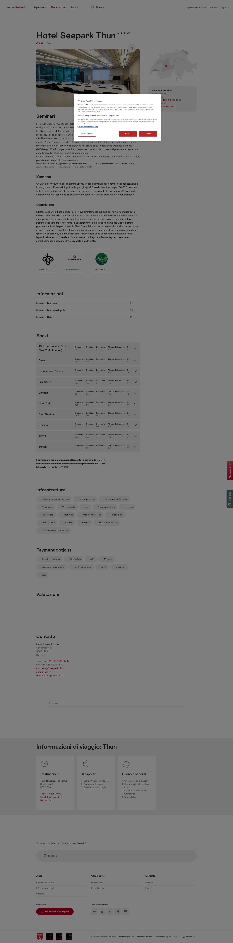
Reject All (128, 134)
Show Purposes (87, 134)
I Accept (148, 134)
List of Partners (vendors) (88, 127)
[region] (117, 117)
